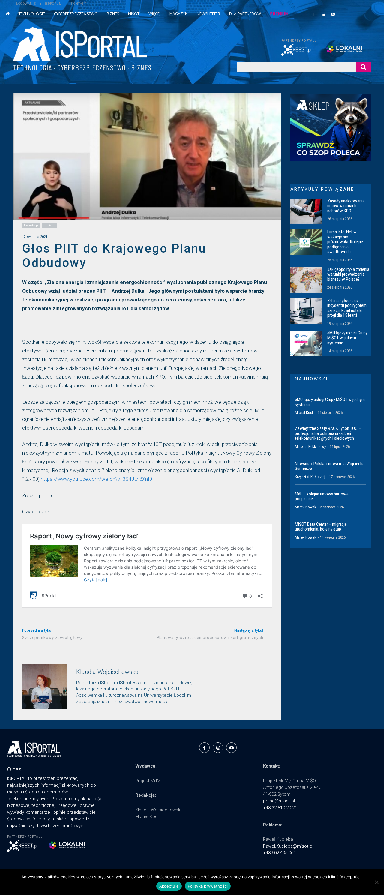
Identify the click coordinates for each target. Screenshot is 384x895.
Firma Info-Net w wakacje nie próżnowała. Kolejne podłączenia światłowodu (345, 241)
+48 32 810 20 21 (280, 807)
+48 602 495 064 (279, 852)
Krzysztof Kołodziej (310, 476)
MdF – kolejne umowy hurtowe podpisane (322, 496)
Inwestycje (31, 225)
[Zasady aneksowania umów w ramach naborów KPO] (306, 211)
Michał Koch (304, 412)
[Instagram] (218, 747)
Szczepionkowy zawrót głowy (52, 637)
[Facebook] (314, 14)
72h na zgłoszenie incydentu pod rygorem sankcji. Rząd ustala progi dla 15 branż (347, 308)
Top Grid (50, 225)
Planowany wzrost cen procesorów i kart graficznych (210, 637)
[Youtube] (333, 14)
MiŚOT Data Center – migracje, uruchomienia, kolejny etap (321, 527)
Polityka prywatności (208, 886)
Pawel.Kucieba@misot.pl (288, 846)
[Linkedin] (323, 14)
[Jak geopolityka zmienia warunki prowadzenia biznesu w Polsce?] (306, 280)
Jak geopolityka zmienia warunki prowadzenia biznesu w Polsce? (348, 274)
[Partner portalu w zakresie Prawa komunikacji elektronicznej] (348, 49)
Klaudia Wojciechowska (107, 672)
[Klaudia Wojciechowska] (44, 686)
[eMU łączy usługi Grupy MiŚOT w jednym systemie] (306, 343)
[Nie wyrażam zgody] (377, 882)
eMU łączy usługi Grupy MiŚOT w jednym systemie (347, 338)
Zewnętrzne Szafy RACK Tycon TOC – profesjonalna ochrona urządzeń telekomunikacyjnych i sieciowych (328, 433)
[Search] (363, 67)
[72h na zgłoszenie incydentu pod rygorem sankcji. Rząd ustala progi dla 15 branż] (306, 311)
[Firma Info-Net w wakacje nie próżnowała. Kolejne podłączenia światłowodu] (306, 242)
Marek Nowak (305, 507)
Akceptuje (169, 886)
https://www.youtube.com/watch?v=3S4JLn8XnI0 (96, 479)
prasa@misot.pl (279, 801)
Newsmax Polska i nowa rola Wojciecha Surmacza (329, 466)
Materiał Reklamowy (310, 446)
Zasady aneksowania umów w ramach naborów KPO (345, 206)
